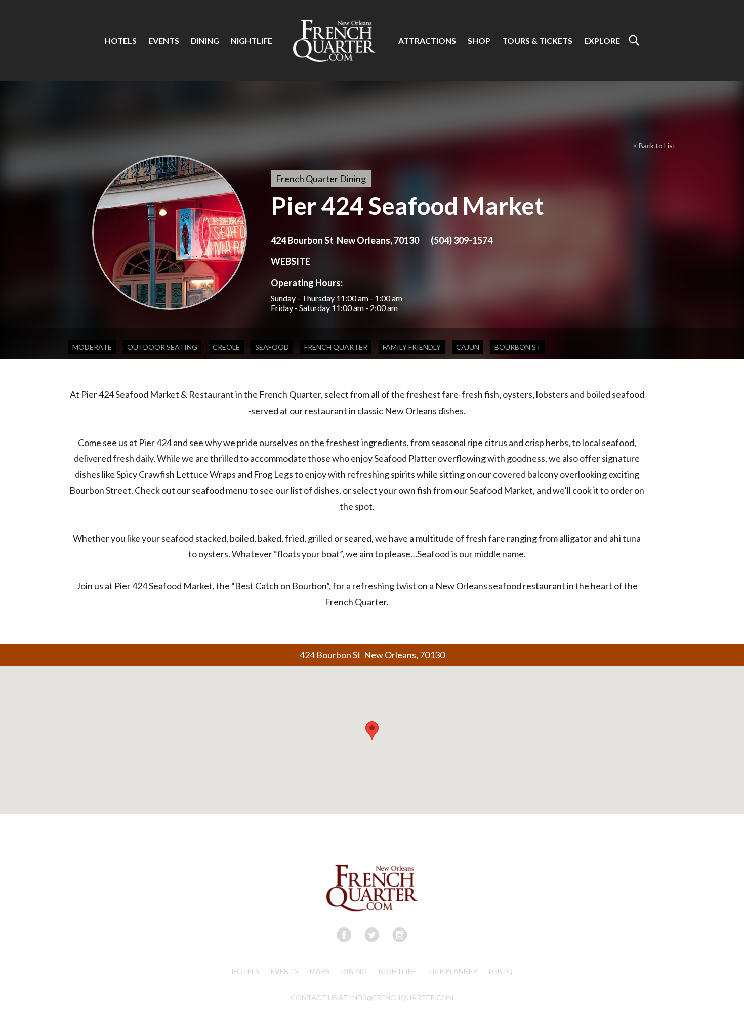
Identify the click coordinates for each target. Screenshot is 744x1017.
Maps (319, 971)
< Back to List (654, 145)
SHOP (479, 41)
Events (284, 971)
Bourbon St (517, 347)
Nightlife (397, 971)
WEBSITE (290, 261)
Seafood (272, 347)
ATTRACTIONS (427, 41)
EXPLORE (602, 41)
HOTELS (121, 41)
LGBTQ (501, 971)
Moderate (92, 347)
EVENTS (163, 41)
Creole (226, 347)
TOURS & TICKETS (537, 41)
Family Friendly (412, 347)
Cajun (467, 347)
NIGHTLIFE (251, 41)
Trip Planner (452, 971)
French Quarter (335, 347)
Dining (354, 971)
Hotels (245, 971)
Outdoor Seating (162, 347)
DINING (205, 41)
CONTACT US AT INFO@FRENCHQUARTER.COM (372, 997)
